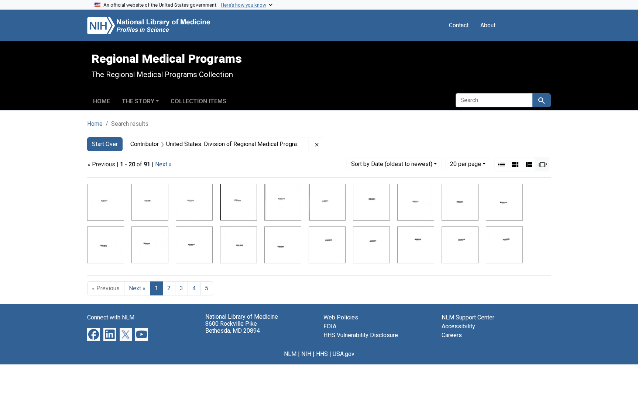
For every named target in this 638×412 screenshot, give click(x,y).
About (487, 25)
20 (465, 163)
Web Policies (340, 317)
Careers (452, 335)
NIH (306, 353)
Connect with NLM (110, 317)
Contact (459, 25)
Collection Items (198, 101)
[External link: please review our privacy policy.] (93, 333)
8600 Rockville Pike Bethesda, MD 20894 (232, 327)
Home (101, 101)
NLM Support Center (468, 317)
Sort (391, 163)
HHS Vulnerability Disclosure (360, 335)
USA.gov (343, 353)
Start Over (105, 144)
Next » (163, 164)
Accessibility (458, 326)
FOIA (329, 326)
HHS (322, 353)
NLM (290, 353)
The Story (138, 101)
